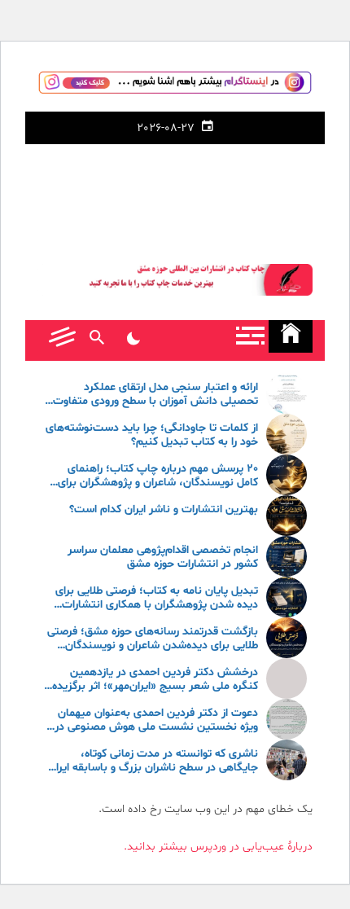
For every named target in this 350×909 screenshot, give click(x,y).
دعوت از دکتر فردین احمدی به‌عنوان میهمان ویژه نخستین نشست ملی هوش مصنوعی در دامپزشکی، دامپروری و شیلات (156, 721)
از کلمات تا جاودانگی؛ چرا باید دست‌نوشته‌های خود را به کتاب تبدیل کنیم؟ (152, 436)
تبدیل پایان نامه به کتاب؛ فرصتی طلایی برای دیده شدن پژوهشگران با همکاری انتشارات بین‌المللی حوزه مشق (156, 599)
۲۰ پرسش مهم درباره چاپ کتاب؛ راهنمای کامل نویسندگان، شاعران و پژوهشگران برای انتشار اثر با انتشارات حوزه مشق (158, 476)
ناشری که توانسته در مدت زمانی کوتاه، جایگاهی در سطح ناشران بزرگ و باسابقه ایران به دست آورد (153, 761)
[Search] (96, 340)
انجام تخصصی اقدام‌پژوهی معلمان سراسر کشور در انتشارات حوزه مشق (163, 558)
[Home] (291, 336)
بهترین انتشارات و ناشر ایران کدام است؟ (163, 510)
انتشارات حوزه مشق (175, 193)
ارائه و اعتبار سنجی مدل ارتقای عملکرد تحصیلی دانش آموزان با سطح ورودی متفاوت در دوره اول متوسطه (155, 395)
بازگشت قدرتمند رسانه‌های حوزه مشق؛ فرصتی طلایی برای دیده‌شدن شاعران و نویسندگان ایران (152, 639)
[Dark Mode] (133, 340)
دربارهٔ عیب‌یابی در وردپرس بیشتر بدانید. (218, 846)
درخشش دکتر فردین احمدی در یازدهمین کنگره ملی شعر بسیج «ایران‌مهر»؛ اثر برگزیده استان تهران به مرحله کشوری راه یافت (155, 680)
